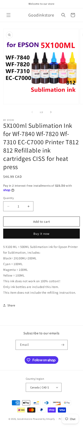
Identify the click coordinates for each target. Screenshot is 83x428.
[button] (8, 15)
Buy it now (41, 234)
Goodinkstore (24, 418)
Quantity (8, 198)
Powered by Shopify (44, 418)
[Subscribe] (62, 345)
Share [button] (11, 305)
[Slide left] (32, 112)
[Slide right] (51, 112)
